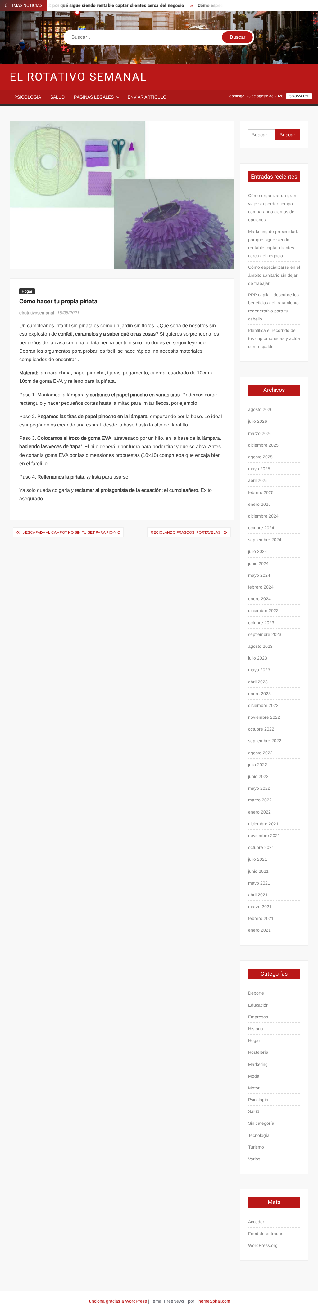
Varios (254, 1158)
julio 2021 (257, 859)
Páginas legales (94, 97)
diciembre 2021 (263, 823)
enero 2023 (259, 693)
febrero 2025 (261, 492)
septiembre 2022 (264, 740)
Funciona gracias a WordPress (116, 1301)
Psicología (27, 97)
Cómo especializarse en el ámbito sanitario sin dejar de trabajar (274, 275)
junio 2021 (258, 871)
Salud (57, 97)
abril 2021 (258, 894)
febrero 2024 (261, 587)
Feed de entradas (265, 1233)
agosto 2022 (260, 752)
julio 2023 (257, 658)
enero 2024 (259, 598)
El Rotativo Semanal (78, 77)
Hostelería (258, 1052)
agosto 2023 (260, 646)
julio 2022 (257, 764)
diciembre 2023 (263, 610)
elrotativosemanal (36, 312)
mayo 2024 (259, 575)
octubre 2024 (261, 527)
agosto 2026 (260, 409)
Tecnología (259, 1135)
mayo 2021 (259, 883)
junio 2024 (258, 563)
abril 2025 (258, 480)
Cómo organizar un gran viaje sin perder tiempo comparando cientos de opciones (272, 207)
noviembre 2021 (264, 835)
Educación (258, 1005)
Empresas (258, 1016)
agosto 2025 (260, 456)
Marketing (258, 1064)
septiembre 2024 (264, 539)
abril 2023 (258, 681)
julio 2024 (257, 551)
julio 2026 (257, 421)
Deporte (256, 993)
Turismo (256, 1147)
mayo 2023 (259, 669)
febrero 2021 (261, 918)
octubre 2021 (261, 847)
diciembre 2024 (263, 516)
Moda (253, 1076)
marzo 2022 (260, 799)
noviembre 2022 (264, 717)
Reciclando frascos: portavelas (185, 532)
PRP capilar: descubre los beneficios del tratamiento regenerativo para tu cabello (273, 306)
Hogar (27, 291)
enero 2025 (259, 504)
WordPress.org (263, 1245)
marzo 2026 (260, 433)
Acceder (256, 1221)
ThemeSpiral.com (213, 1301)
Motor (254, 1087)
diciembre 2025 (263, 445)
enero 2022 (259, 812)
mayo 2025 (259, 468)
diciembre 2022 (263, 705)
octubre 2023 (261, 622)
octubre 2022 (261, 728)
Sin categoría (261, 1123)
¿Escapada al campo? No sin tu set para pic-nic (71, 532)
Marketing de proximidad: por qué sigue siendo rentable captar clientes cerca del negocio (273, 243)
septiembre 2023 (264, 634)
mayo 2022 (259, 788)
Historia (255, 1028)
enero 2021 (259, 930)
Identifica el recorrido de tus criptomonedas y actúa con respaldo (274, 338)
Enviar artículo (147, 97)
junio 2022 (258, 776)
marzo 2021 (260, 906)
